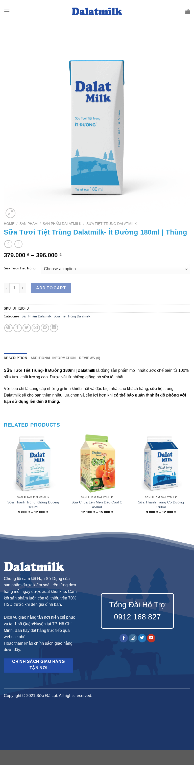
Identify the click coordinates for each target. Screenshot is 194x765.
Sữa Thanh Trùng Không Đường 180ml (33, 504)
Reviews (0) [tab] (89, 358)
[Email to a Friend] (36, 328)
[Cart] (187, 11)
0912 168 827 (137, 617)
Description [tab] (15, 358)
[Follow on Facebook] (123, 638)
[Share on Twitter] (26, 328)
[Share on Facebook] (17, 328)
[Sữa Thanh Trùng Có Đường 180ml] (160, 463)
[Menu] (7, 11)
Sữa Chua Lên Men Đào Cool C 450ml (96, 504)
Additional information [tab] (53, 358)
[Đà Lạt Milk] (97, 11)
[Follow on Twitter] (142, 638)
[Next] (190, 478)
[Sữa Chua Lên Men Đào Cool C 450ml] (96, 463)
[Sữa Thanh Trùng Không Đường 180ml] (33, 463)
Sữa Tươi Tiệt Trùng (20, 268)
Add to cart (51, 288)
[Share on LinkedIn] (54, 328)
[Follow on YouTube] (151, 638)
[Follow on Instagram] (133, 638)
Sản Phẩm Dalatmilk (62, 224)
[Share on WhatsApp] (8, 328)
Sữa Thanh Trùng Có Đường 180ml (161, 504)
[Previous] (4, 478)
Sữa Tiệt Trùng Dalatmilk (111, 224)
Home (9, 224)
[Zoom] (10, 213)
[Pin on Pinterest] (45, 328)
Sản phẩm (28, 224)
